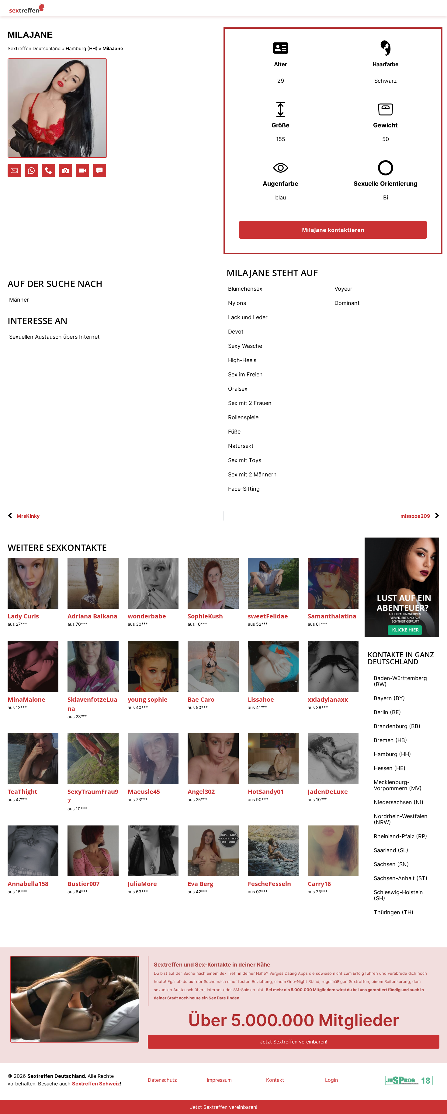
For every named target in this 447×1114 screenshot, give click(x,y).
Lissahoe (261, 699)
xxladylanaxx (328, 699)
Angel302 (201, 791)
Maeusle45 (144, 791)
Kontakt (275, 1080)
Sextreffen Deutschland (34, 48)
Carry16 (319, 884)
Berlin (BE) (387, 712)
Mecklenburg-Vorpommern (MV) (398, 785)
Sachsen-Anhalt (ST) (401, 878)
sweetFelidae (268, 616)
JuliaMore (142, 884)
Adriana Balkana (92, 616)
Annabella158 (28, 884)
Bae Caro (201, 699)
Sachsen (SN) (391, 864)
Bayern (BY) (389, 698)
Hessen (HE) (390, 768)
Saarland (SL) (391, 850)
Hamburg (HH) (82, 48)
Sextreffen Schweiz (96, 1084)
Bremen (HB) (390, 740)
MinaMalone (26, 699)
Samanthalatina (332, 616)
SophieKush (205, 616)
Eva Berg (200, 884)
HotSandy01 (266, 791)
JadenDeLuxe (328, 791)
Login (331, 1080)
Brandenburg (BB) (397, 726)
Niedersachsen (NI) (399, 802)
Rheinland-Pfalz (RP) (400, 836)
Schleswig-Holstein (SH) (398, 895)
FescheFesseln (269, 884)
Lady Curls (23, 616)
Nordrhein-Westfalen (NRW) (401, 819)
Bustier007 (83, 884)
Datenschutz (162, 1080)
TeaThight (22, 791)
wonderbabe (147, 616)
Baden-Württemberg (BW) (400, 681)
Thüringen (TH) (394, 912)
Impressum (219, 1080)
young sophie (148, 699)
